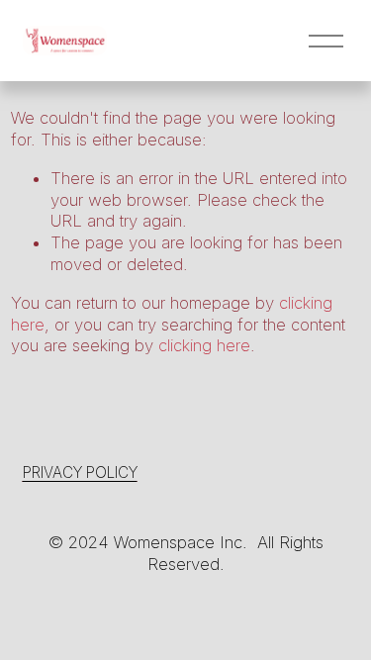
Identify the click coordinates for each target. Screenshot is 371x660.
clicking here (204, 345)
